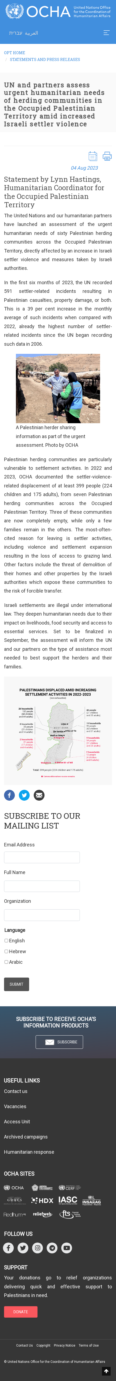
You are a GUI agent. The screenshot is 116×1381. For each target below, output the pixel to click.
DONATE (20, 1312)
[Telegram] (52, 1248)
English (17, 940)
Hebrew (17, 951)
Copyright (43, 1345)
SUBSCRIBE (67, 1042)
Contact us (16, 1091)
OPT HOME (14, 52)
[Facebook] (9, 795)
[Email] (39, 795)
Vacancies (15, 1106)
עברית (15, 33)
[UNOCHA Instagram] (37, 1248)
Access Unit (17, 1121)
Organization (17, 901)
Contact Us (24, 1345)
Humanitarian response (29, 1152)
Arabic (16, 962)
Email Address (19, 845)
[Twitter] (24, 795)
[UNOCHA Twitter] (23, 1248)
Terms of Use (89, 1345)
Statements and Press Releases (45, 59)
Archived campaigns (26, 1137)
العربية (31, 33)
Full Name (14, 872)
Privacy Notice (64, 1345)
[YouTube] (66, 1248)
